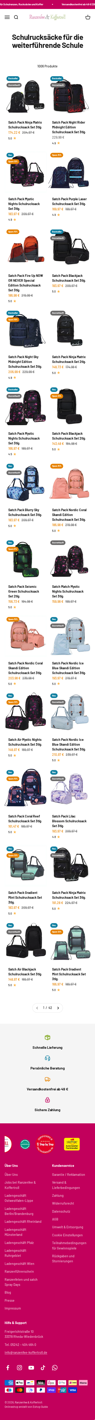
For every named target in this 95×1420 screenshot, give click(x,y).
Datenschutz (61, 1211)
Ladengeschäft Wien (19, 1264)
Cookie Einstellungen (67, 1235)
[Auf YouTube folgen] (31, 1368)
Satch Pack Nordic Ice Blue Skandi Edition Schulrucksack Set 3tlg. (69, 668)
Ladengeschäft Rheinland (23, 1221)
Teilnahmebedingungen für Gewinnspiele (69, 1245)
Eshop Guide (40, 1406)
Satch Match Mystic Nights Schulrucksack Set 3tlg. (67, 591)
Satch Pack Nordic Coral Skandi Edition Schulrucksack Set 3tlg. (69, 515)
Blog (8, 1292)
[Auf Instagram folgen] (19, 1368)
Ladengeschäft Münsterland (15, 1232)
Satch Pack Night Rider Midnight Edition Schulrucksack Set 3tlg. (69, 127)
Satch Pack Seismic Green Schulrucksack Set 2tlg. (23, 591)
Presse (10, 1300)
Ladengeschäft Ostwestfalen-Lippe (19, 1198)
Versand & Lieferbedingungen (66, 1184)
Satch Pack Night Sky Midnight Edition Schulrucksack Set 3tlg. (25, 361)
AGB (55, 1219)
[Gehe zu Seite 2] (58, 1007)
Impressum (13, 1308)
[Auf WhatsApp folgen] (55, 1368)
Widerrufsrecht (63, 1203)
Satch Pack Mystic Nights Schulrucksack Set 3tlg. (24, 204)
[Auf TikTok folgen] (43, 1368)
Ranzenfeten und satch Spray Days (21, 1282)
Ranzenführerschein (19, 1271)
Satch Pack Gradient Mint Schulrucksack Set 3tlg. (25, 897)
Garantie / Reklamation (68, 1175)
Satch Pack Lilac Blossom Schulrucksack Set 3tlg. (69, 821)
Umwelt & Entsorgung (67, 1227)
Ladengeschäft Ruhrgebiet (15, 1253)
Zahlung (58, 1195)
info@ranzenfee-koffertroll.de (26, 1352)
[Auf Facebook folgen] (8, 1368)
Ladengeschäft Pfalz (19, 1243)
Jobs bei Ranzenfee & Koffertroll (20, 1184)
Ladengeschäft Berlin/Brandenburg (19, 1211)
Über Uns (11, 1175)
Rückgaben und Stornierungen (63, 1258)
